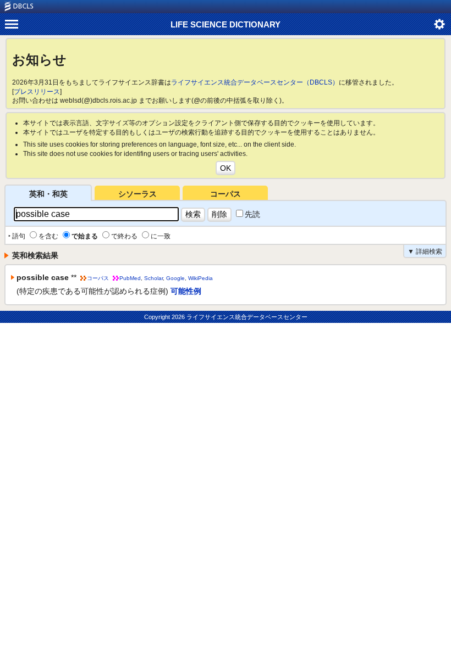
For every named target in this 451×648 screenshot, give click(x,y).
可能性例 (185, 291)
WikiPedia (200, 278)
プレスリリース (37, 92)
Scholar (153, 278)
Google (175, 278)
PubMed (130, 278)
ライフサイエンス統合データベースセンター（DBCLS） (255, 82)
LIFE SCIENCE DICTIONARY (225, 24)
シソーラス (137, 193)
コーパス (225, 193)
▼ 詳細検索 (425, 251)
